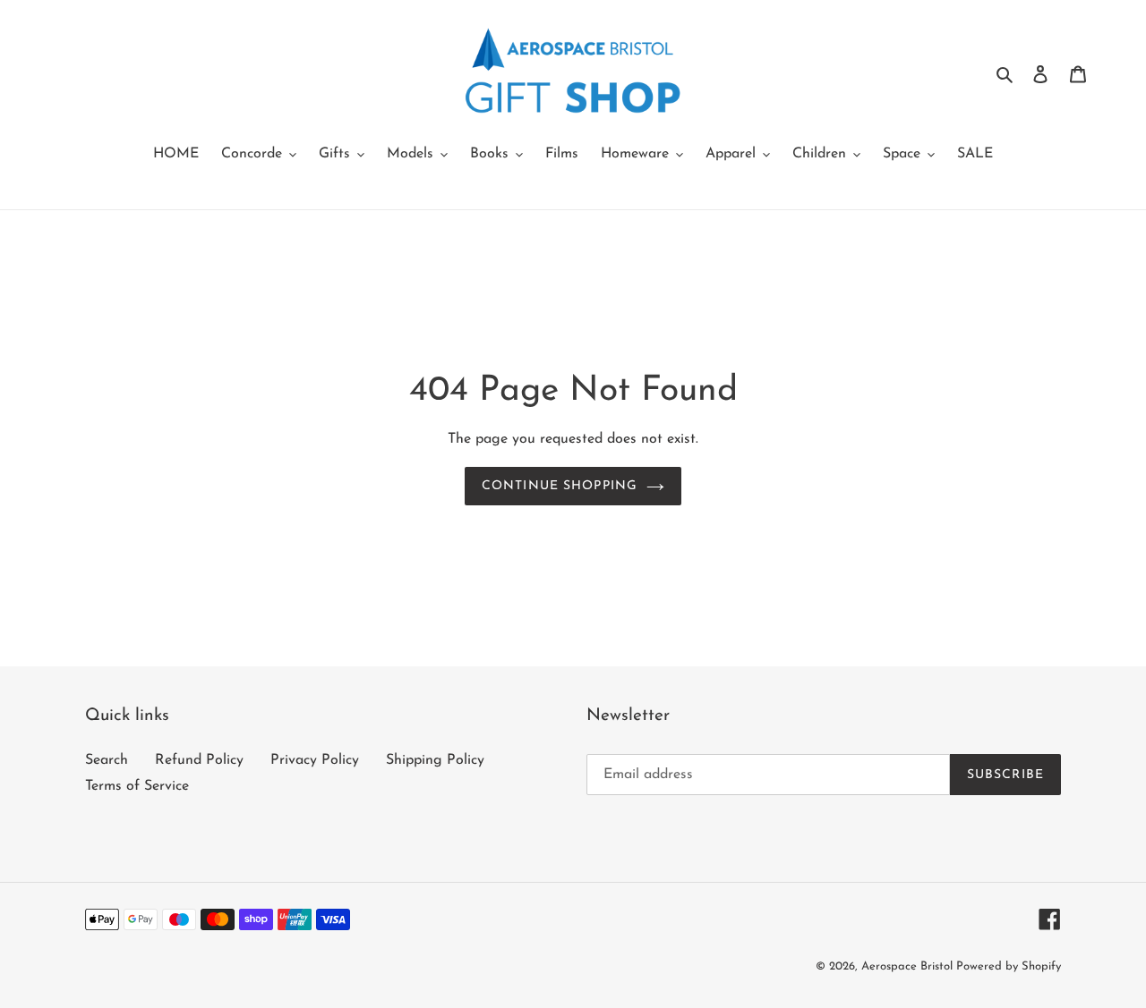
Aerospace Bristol (908, 966)
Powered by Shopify (1008, 966)
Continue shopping (559, 486)
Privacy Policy (314, 760)
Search (106, 760)
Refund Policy (199, 760)
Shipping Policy (435, 760)
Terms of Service (137, 786)
